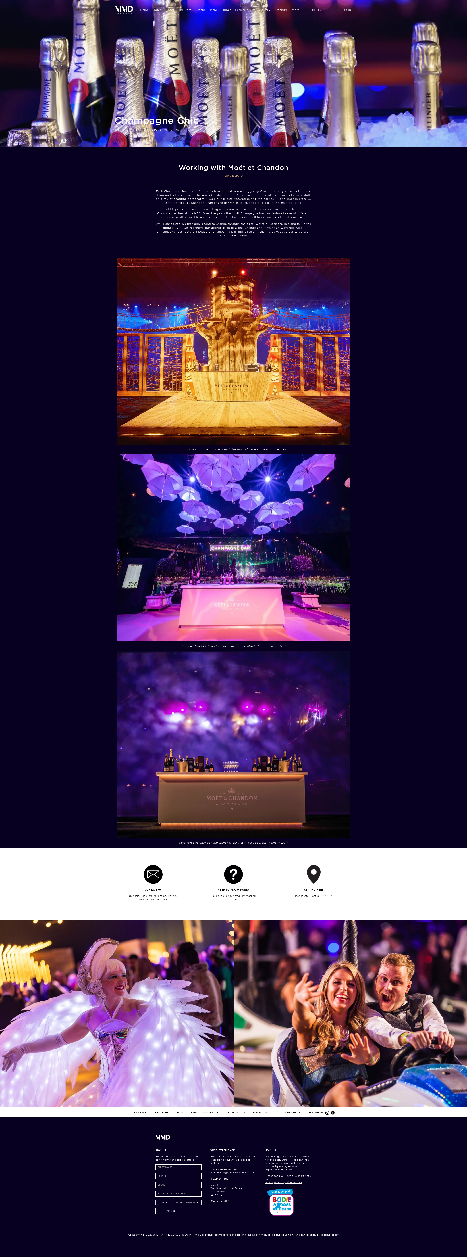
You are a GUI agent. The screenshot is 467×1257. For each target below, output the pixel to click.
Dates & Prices (163, 10)
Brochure (281, 10)
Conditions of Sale (204, 1112)
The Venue (139, 1112)
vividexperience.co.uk (223, 1169)
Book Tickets (323, 10)
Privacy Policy (263, 1112)
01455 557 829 (219, 1201)
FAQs (180, 1112)
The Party (185, 10)
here (217, 1163)
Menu (214, 10)
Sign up (171, 1211)
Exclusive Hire (245, 10)
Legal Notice (236, 1112)
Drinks (226, 10)
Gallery (265, 10)
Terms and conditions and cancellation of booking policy (303, 1234)
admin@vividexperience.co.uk (283, 1182)
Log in (346, 9)
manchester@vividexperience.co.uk (232, 1172)
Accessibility (291, 1112)
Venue (201, 10)
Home (144, 10)
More (295, 10)
